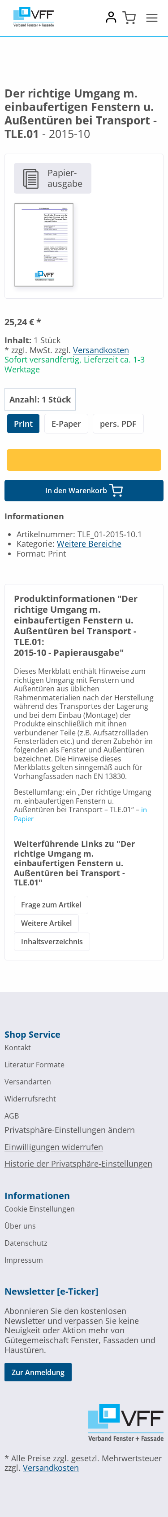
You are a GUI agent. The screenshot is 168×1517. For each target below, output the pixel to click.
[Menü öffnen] (152, 18)
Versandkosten (101, 350)
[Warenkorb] (129, 18)
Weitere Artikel (46, 923)
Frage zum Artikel (51, 905)
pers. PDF (118, 423)
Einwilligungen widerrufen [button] (53, 1146)
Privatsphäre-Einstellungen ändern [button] (69, 1129)
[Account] (111, 20)
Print (23, 423)
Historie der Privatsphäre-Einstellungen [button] (78, 1163)
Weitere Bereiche (89, 543)
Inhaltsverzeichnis (52, 941)
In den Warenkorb (76, 490)
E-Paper (66, 423)
